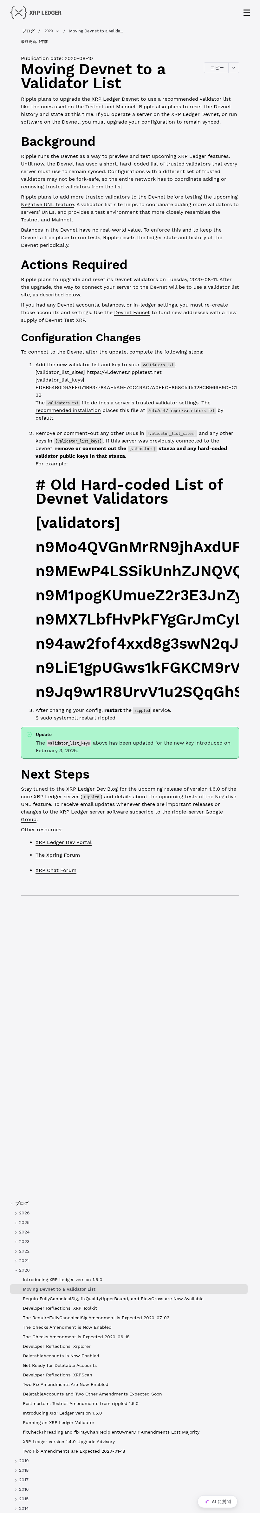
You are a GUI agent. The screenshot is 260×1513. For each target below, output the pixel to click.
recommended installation (68, 410)
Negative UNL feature (47, 204)
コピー (217, 67)
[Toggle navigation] (246, 12)
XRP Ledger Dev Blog (92, 789)
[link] (129, 1213)
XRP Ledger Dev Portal (64, 842)
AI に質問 (221, 1501)
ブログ (28, 31)
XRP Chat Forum (56, 870)
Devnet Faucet (132, 312)
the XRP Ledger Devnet (110, 99)
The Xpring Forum (58, 855)
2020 (49, 31)
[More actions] (234, 67)
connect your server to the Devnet (124, 287)
